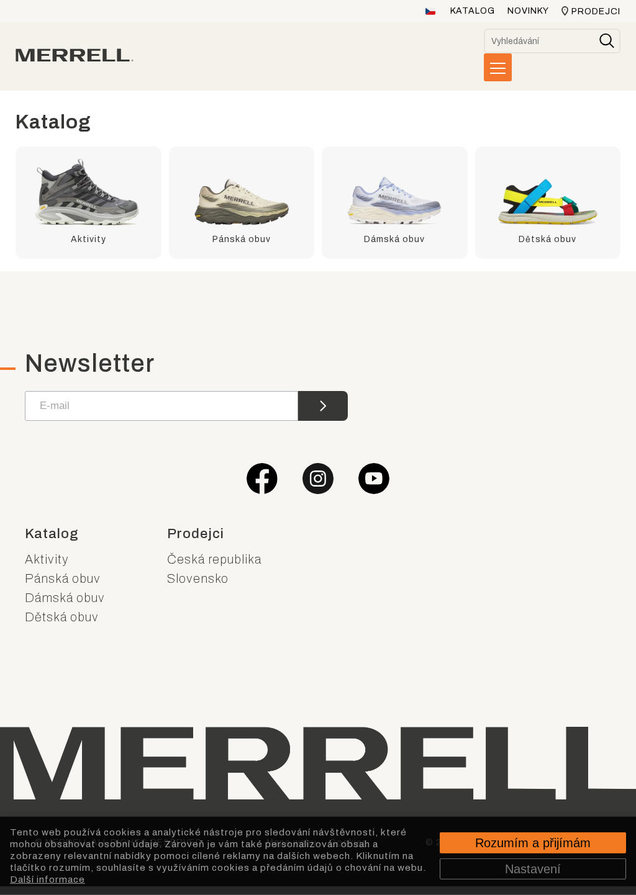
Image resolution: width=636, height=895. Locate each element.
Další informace (47, 879)
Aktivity (47, 559)
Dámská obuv (65, 598)
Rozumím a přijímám (533, 843)
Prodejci (595, 11)
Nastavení (533, 869)
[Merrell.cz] (75, 55)
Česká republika (214, 559)
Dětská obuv (62, 617)
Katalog (472, 11)
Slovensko (198, 578)
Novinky (528, 11)
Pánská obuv (63, 578)
